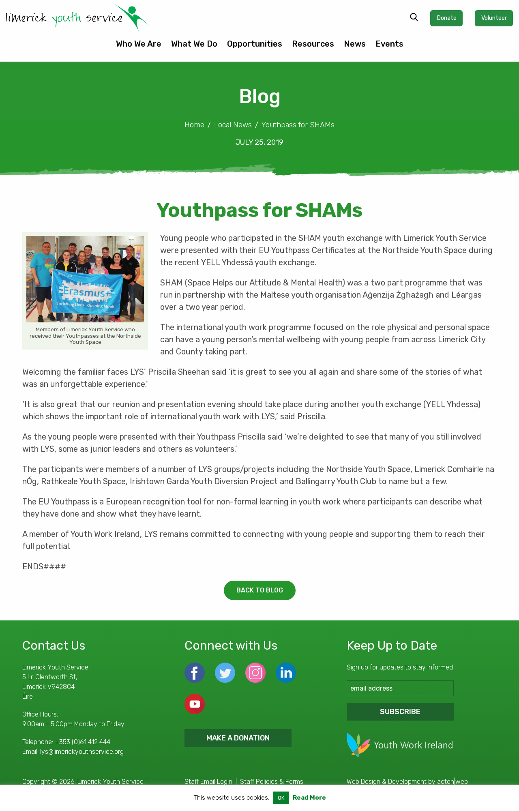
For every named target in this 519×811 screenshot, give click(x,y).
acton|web (452, 781)
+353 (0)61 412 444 (82, 742)
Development (407, 781)
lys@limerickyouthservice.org (82, 751)
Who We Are (138, 44)
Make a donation (238, 738)
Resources (313, 44)
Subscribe (400, 711)
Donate (447, 18)
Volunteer (494, 18)
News (355, 44)
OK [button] (281, 798)
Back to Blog (259, 590)
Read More (309, 797)
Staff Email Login (208, 781)
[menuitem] (138, 47)
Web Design (363, 781)
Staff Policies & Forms (271, 781)
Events (389, 44)
